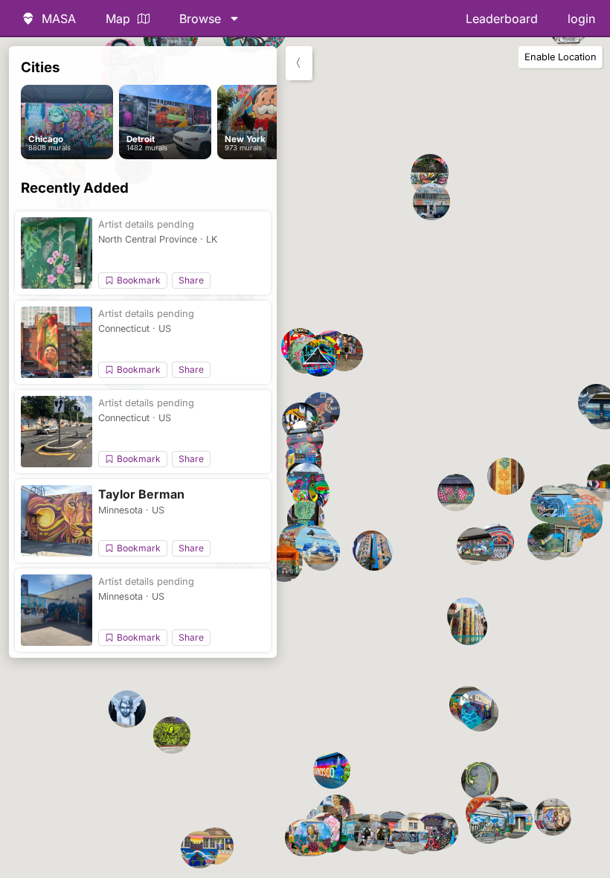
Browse (200, 18)
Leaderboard (502, 18)
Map (118, 18)
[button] (546, 541)
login (581, 18)
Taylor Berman (141, 494)
